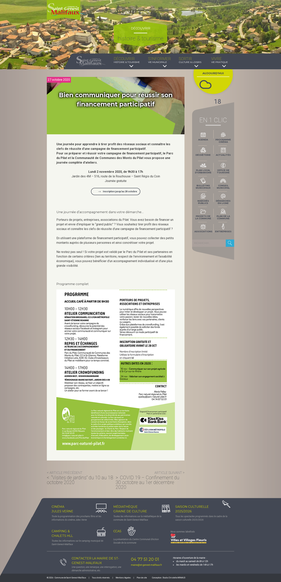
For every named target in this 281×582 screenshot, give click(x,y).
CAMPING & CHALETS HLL (62, 533)
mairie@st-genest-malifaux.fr (146, 565)
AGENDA (203, 139)
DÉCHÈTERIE (203, 155)
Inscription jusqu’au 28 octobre (120, 191)
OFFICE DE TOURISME (223, 171)
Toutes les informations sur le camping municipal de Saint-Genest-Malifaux (77, 543)
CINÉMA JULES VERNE (62, 509)
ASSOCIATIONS (203, 231)
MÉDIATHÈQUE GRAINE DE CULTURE (130, 509)
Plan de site (142, 578)
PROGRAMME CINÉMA (223, 140)
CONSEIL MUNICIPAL (223, 186)
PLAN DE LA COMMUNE (223, 217)
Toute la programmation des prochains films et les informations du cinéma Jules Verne (76, 518)
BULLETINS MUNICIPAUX (203, 186)
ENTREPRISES (223, 231)
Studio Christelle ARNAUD (174, 578)
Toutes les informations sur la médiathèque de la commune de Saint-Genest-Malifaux (137, 518)
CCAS (117, 531)
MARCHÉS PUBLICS (203, 202)
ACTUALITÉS (223, 155)
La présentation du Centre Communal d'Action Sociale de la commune (136, 541)
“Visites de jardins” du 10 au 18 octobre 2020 (80, 480)
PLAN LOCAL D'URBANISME (203, 171)
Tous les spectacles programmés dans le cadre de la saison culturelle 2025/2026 (201, 518)
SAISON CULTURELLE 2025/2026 (192, 509)
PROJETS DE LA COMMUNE (203, 217)
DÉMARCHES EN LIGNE (223, 202)
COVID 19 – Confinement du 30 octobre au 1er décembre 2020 (147, 482)
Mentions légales (123, 578)
